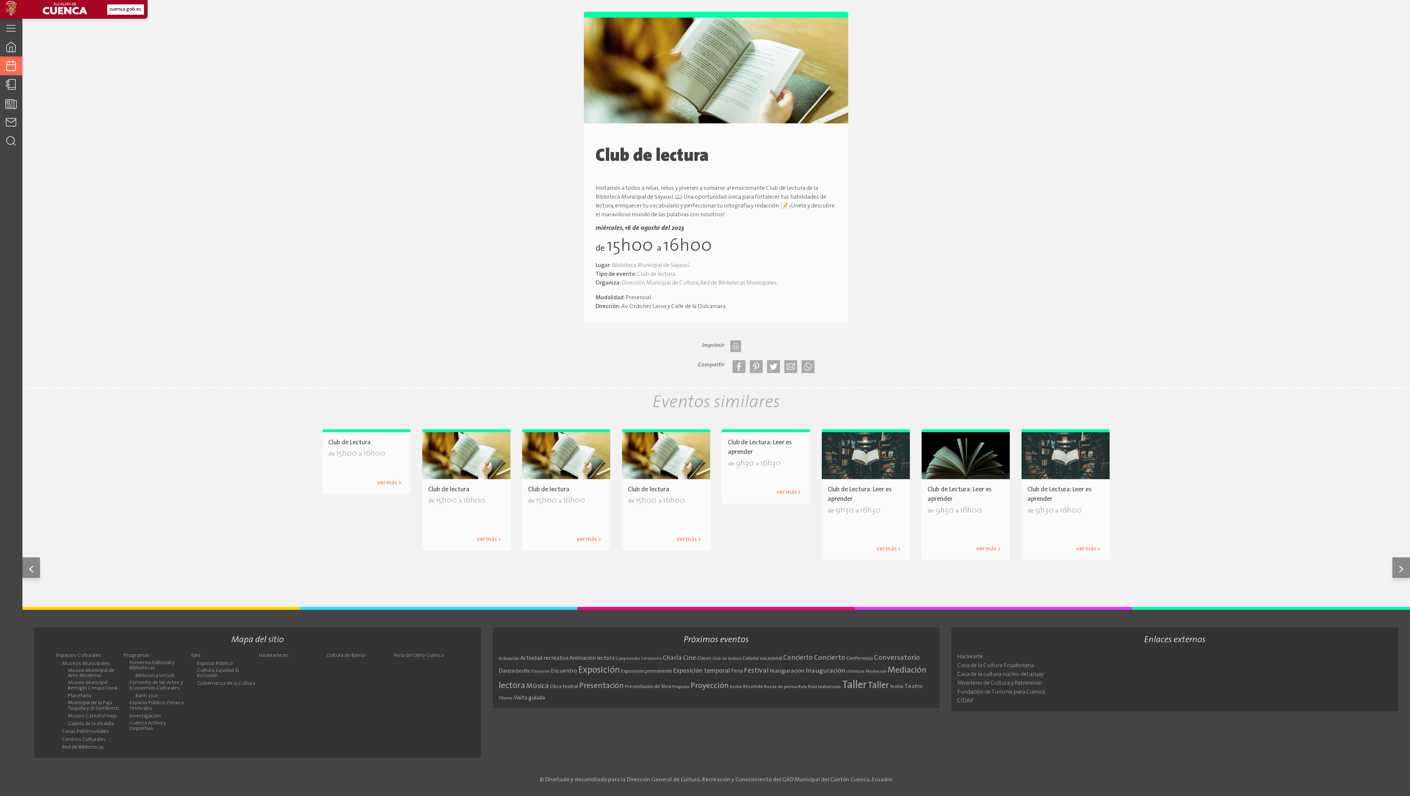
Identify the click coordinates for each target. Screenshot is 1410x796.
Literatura (855, 671)
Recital (736, 687)
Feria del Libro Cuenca (419, 655)
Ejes (195, 655)
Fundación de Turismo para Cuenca (1001, 692)
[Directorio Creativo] (11, 84)
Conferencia (859, 658)
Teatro (913, 687)
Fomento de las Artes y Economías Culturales (156, 685)
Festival (756, 670)
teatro (896, 686)
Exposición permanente (646, 671)
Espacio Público (215, 663)
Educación (540, 672)
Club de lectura (656, 274)
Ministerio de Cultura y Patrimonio (999, 683)
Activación (509, 658)
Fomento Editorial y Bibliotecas (152, 666)
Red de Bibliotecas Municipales (738, 283)
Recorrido (753, 686)
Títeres (506, 698)
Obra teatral (564, 687)
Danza (506, 671)
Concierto (798, 658)
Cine (689, 658)
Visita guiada (529, 698)
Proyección (710, 686)
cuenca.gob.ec (125, 9)
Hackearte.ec (274, 655)
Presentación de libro (648, 686)
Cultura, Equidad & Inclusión (218, 673)
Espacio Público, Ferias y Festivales (157, 706)
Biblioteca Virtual (154, 676)
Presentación (601, 686)
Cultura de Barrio (345, 655)
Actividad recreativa (544, 658)
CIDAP (965, 701)
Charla (672, 658)
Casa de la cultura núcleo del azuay (1000, 674)
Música (537, 686)
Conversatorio (897, 658)
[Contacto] (11, 122)
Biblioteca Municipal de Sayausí (650, 265)
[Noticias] (11, 103)
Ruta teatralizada (824, 687)
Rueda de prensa (780, 687)
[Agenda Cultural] (11, 66)
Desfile (523, 671)
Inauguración (787, 671)
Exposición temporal (701, 671)
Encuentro (564, 671)
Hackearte (970, 657)
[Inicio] (11, 46)
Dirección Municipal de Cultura (660, 283)
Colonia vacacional (762, 658)
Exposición (599, 670)
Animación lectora (592, 658)
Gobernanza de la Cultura (226, 683)
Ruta (802, 687)
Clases (704, 658)
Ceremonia (651, 659)
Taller (854, 685)
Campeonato (628, 659)
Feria (737, 671)
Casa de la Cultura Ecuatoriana (995, 666)
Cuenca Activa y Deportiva (148, 726)
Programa (681, 687)
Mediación (875, 671)
